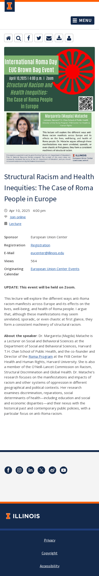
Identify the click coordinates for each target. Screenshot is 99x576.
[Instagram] (19, 470)
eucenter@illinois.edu (47, 253)
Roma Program (41, 356)
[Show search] (18, 38)
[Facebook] (28, 38)
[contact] (69, 38)
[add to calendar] (59, 38)
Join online (17, 217)
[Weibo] (52, 470)
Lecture (15, 223)
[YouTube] (63, 470)
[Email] (49, 38)
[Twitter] (39, 38)
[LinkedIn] (30, 470)
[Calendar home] (8, 38)
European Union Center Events (55, 268)
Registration (40, 245)
